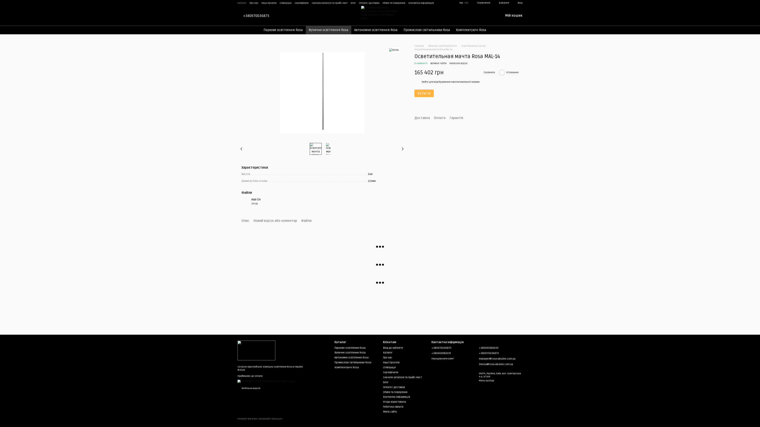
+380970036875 (256, 16)
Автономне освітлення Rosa (376, 30)
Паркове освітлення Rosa (283, 30)
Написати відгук (458, 63)
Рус (466, 3)
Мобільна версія (250, 388)
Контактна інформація (421, 3)
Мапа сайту (390, 411)
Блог (353, 3)
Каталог (242, 3)
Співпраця (286, 3)
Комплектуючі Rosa (471, 30)
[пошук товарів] (496, 30)
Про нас (254, 3)
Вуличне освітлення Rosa (328, 30)
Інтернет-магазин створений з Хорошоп (260, 419)
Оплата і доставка (369, 3)
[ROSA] (394, 50)
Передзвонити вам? (442, 358)
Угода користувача (394, 401)
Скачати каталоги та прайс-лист (330, 3)
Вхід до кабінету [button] (393, 348)
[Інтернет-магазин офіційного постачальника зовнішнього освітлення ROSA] (256, 350)
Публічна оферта (393, 406)
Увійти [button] (425, 81)
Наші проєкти (268, 3)
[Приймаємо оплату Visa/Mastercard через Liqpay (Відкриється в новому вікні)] (266, 381)
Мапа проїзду (486, 380)
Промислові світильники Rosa (427, 30)
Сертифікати (302, 3)
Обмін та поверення (394, 3)
